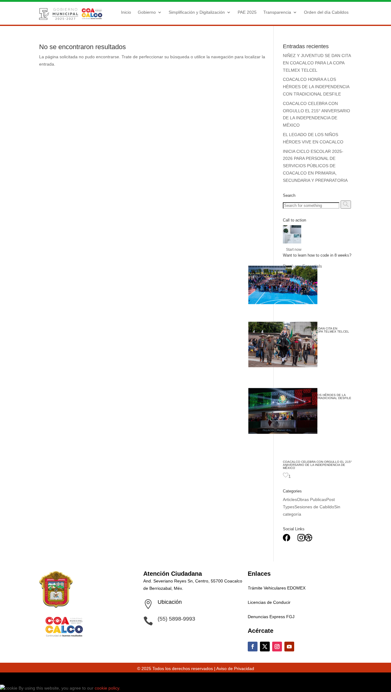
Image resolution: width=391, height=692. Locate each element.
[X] (294, 539)
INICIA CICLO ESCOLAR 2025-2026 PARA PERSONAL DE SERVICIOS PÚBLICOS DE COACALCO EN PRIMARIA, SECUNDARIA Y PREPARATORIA (315, 166)
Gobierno (147, 12)
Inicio (126, 12)
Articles (290, 499)
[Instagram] (301, 539)
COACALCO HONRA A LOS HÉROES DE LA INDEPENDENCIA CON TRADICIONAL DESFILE (316, 86)
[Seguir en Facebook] (253, 646)
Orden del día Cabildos (326, 12)
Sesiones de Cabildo (314, 506)
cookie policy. (108, 688)
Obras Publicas (311, 499)
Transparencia (277, 12)
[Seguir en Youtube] (289, 646)
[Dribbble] (308, 539)
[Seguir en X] (265, 646)
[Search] (346, 204)
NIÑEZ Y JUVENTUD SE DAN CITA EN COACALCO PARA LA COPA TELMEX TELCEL (317, 63)
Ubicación (170, 602)
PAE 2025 (247, 12)
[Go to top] (3, 678)
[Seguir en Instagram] (277, 646)
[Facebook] (286, 539)
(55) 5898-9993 (176, 619)
